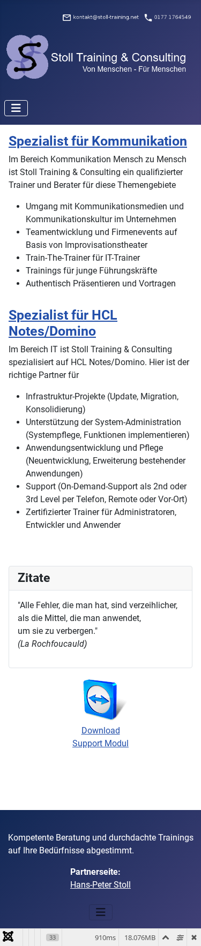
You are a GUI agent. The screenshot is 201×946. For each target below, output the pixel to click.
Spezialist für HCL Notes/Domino (63, 322)
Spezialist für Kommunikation (98, 141)
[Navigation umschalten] (16, 108)
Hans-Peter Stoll (100, 885)
